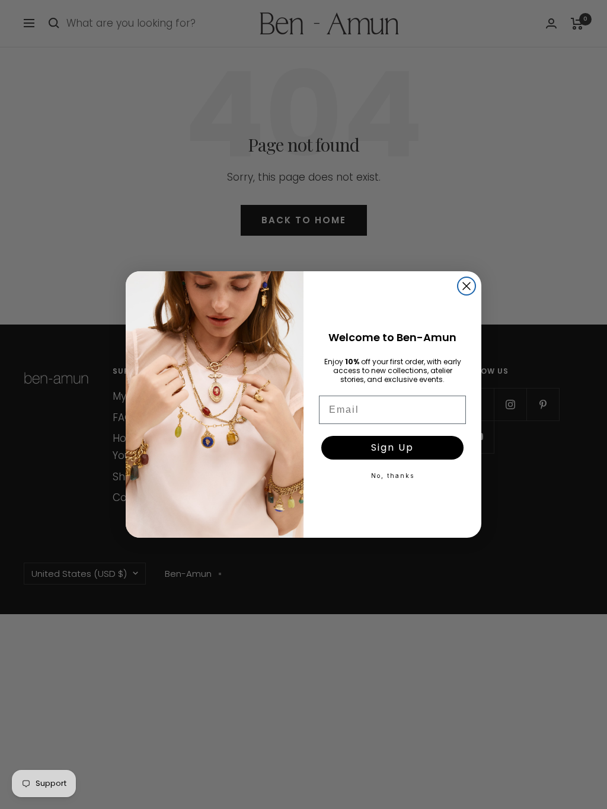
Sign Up (392, 447)
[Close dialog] (466, 286)
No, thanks (392, 475)
